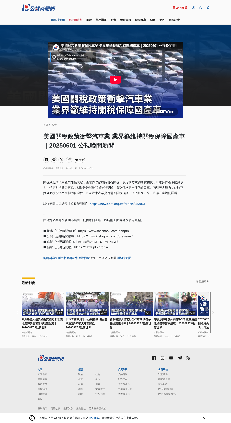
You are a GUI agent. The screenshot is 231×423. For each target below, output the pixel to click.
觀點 (40, 398)
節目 (162, 19)
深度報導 (140, 19)
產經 (80, 388)
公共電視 (123, 374)
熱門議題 (101, 19)
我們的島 (163, 374)
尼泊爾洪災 (75, 19)
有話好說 (163, 384)
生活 (97, 379)
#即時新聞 (124, 258)
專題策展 (42, 379)
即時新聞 (42, 374)
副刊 (152, 19)
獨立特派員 (164, 379)
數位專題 (125, 19)
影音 (113, 19)
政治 (80, 374)
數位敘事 (42, 384)
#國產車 (72, 258)
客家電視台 (124, 393)
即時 (89, 19)
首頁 (45, 124)
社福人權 (100, 393)
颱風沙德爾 (58, 19)
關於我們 (42, 408)
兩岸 (80, 384)
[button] (201, 8)
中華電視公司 (125, 388)
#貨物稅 (84, 258)
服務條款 (81, 408)
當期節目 (42, 388)
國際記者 (174, 19)
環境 (80, 393)
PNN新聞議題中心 (168, 393)
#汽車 (62, 258)
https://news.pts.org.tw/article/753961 (117, 204)
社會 (97, 374)
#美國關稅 (50, 258)
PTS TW (122, 379)
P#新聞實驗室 (165, 388)
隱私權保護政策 (97, 408)
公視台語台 (124, 384)
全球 (80, 379)
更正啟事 (55, 408)
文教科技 (100, 388)
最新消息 (68, 408)
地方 (97, 384)
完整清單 (201, 281)
